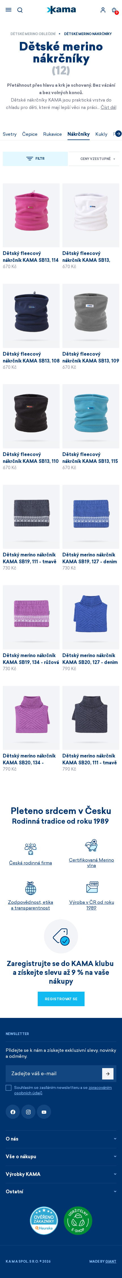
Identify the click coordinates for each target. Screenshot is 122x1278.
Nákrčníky (79, 134)
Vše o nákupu (21, 1156)
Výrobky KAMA (23, 1174)
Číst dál (108, 107)
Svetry (9, 134)
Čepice (29, 134)
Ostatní (14, 1191)
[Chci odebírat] (107, 1073)
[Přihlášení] (103, 10)
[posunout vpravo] (118, 133)
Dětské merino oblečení (32, 34)
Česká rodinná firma (30, 863)
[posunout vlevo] (3, 133)
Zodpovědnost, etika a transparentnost (30, 905)
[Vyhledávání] (20, 10)
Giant (110, 1261)
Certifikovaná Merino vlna (91, 862)
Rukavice (52, 134)
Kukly (101, 134)
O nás (12, 1139)
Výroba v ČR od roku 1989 (91, 905)
